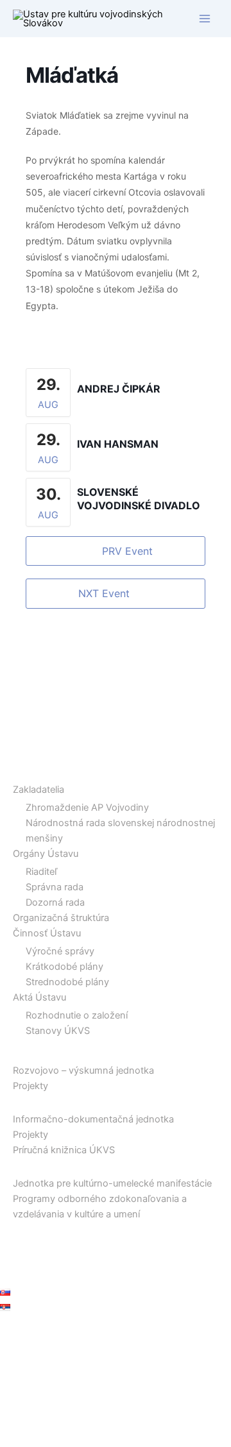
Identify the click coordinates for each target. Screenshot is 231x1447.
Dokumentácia (31, 1101)
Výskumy (20, 1052)
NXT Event (104, 593)
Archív (14, 1245)
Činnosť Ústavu (47, 933)
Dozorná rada (55, 902)
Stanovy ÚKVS (58, 1031)
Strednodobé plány (67, 982)
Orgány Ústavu (45, 853)
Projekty (30, 1086)
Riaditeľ (41, 871)
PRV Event (127, 551)
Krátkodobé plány (64, 966)
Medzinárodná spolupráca (57, 1229)
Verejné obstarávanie (45, 1260)
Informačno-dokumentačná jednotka (93, 1119)
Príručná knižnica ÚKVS (64, 1150)
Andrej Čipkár (118, 388)
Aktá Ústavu (39, 997)
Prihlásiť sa (23, 1334)
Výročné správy (60, 951)
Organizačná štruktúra (61, 918)
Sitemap (17, 1276)
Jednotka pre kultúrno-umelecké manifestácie (112, 1183)
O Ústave (20, 772)
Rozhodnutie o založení (77, 1015)
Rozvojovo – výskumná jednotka (83, 1070)
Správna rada (54, 887)
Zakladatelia (38, 789)
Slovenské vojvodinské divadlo (138, 499)
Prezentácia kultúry (41, 1165)
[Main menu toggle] (204, 18)
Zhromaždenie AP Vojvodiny (87, 807)
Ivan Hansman (117, 443)
